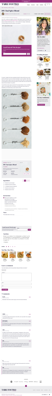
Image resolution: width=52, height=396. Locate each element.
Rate (25, 173)
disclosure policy (15, 17)
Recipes (28, 4)
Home (2, 7)
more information (41, 104)
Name (3, 282)
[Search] (49, 5)
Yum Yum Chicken (47, 64)
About (37, 4)
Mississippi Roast (40, 77)
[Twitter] (44, 50)
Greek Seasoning (20, 259)
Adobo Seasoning (13, 259)
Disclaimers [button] (6, 242)
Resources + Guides (7, 7)
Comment (3, 272)
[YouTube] (40, 50)
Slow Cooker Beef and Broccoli (47, 77)
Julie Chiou (7, 13)
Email (4, 52)
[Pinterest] (45, 50)
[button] (3, 162)
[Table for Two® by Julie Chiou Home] (10, 4)
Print (28, 173)
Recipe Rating (4, 269)
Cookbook (41, 4)
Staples (12, 7)
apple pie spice (15, 20)
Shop (45, 4)
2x (26, 180)
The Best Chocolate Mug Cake (40, 64)
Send (29, 229)
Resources (33, 4)
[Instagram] (38, 50)
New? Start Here (47, 3)
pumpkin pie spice (7, 20)
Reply (30, 314)
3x (28, 180)
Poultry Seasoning (5, 259)
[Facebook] (42, 50)
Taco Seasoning (28, 259)
